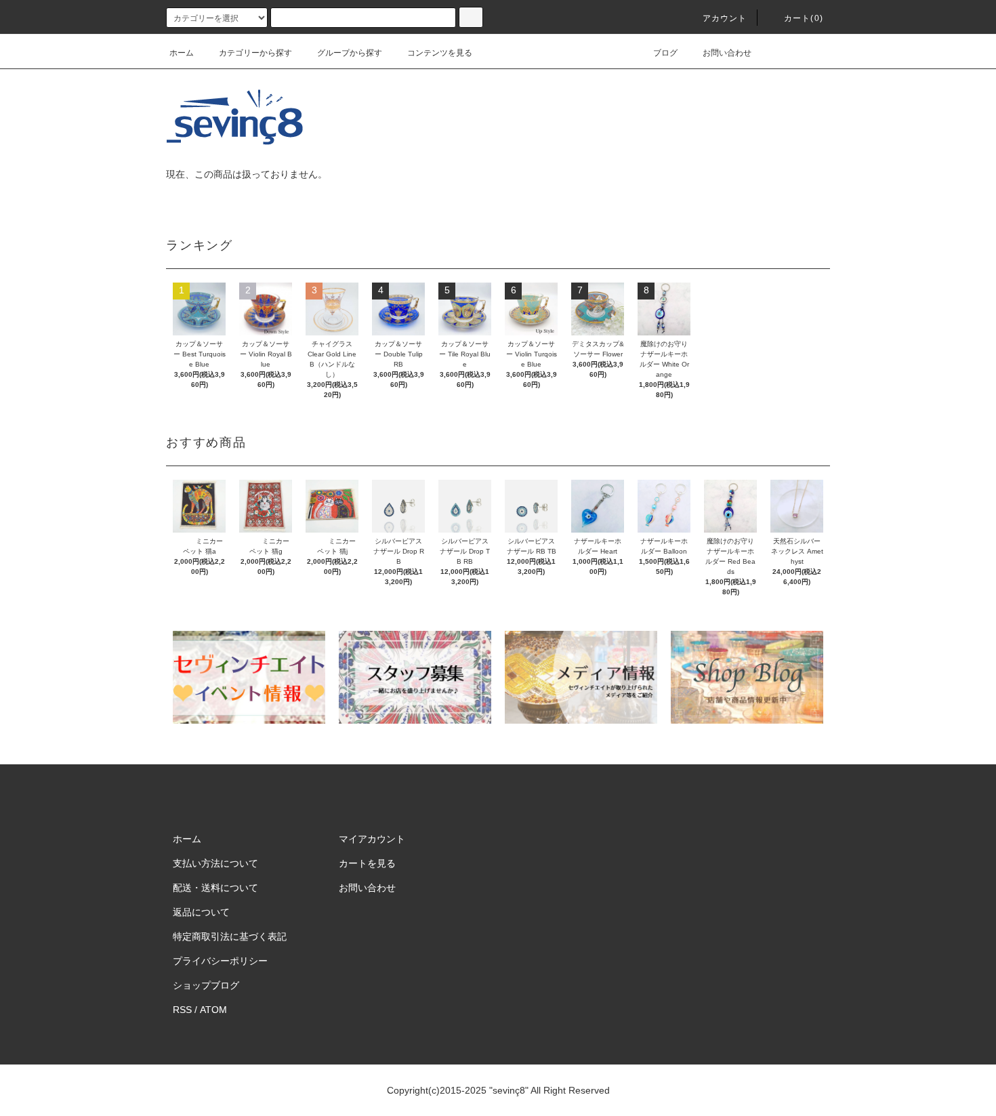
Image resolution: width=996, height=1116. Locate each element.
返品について (201, 912)
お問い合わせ (727, 53)
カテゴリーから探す (255, 53)
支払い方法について (215, 863)
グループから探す (349, 53)
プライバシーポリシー (220, 960)
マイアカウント (372, 838)
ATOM (213, 1009)
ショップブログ (206, 985)
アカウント (725, 18)
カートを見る (367, 863)
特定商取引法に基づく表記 (230, 936)
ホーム (181, 53)
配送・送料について (215, 887)
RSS (182, 1009)
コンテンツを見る (439, 53)
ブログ (665, 53)
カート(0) (803, 18)
